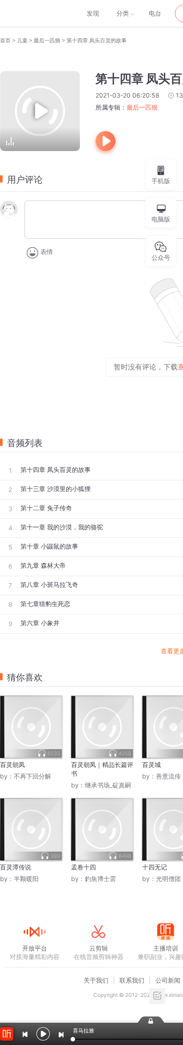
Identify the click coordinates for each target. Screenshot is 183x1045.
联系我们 (131, 980)
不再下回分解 (32, 776)
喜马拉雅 (34, 13)
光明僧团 (168, 878)
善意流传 (168, 776)
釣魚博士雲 (100, 878)
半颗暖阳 (26, 878)
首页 (5, 40)
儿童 (22, 40)
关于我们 (96, 980)
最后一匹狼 (47, 40)
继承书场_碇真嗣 (108, 785)
